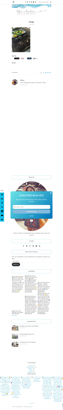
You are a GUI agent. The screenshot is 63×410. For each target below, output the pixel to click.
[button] (31, 195)
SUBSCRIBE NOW (31, 211)
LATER (31, 216)
